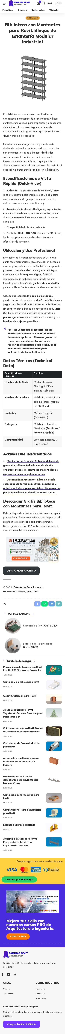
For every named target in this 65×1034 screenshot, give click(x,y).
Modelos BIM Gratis (14, 591)
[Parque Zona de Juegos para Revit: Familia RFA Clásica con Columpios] (54, 670)
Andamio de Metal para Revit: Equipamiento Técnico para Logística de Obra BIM (20, 842)
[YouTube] (8, 974)
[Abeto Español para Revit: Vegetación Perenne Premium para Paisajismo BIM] (54, 713)
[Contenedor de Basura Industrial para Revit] (54, 746)
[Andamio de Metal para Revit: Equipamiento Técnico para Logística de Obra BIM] (54, 841)
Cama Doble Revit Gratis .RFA (40, 625)
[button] (6, 3)
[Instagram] (15, 974)
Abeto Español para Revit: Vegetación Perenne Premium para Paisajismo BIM (23, 713)
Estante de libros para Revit (19, 824)
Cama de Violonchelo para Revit (21, 681)
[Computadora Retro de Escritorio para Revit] (54, 812)
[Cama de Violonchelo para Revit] (54, 685)
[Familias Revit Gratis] (20, 3)
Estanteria (19, 587)
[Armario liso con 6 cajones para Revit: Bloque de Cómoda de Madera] (54, 761)
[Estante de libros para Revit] (54, 828)
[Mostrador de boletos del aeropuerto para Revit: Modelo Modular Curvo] (54, 779)
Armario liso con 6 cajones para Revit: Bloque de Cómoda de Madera (21, 761)
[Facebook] (2, 974)
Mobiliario (32, 18)
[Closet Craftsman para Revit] (54, 699)
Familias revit (35, 587)
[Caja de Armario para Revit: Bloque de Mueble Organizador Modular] (54, 731)
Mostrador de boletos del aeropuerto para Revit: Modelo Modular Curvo (20, 780)
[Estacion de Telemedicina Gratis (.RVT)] (13, 645)
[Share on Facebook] (37, 603)
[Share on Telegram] (51, 603)
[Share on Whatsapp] (44, 603)
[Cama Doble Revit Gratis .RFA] (13, 626)
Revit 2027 (32, 591)
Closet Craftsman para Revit (19, 695)
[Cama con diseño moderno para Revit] (54, 798)
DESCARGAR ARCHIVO (21, 570)
